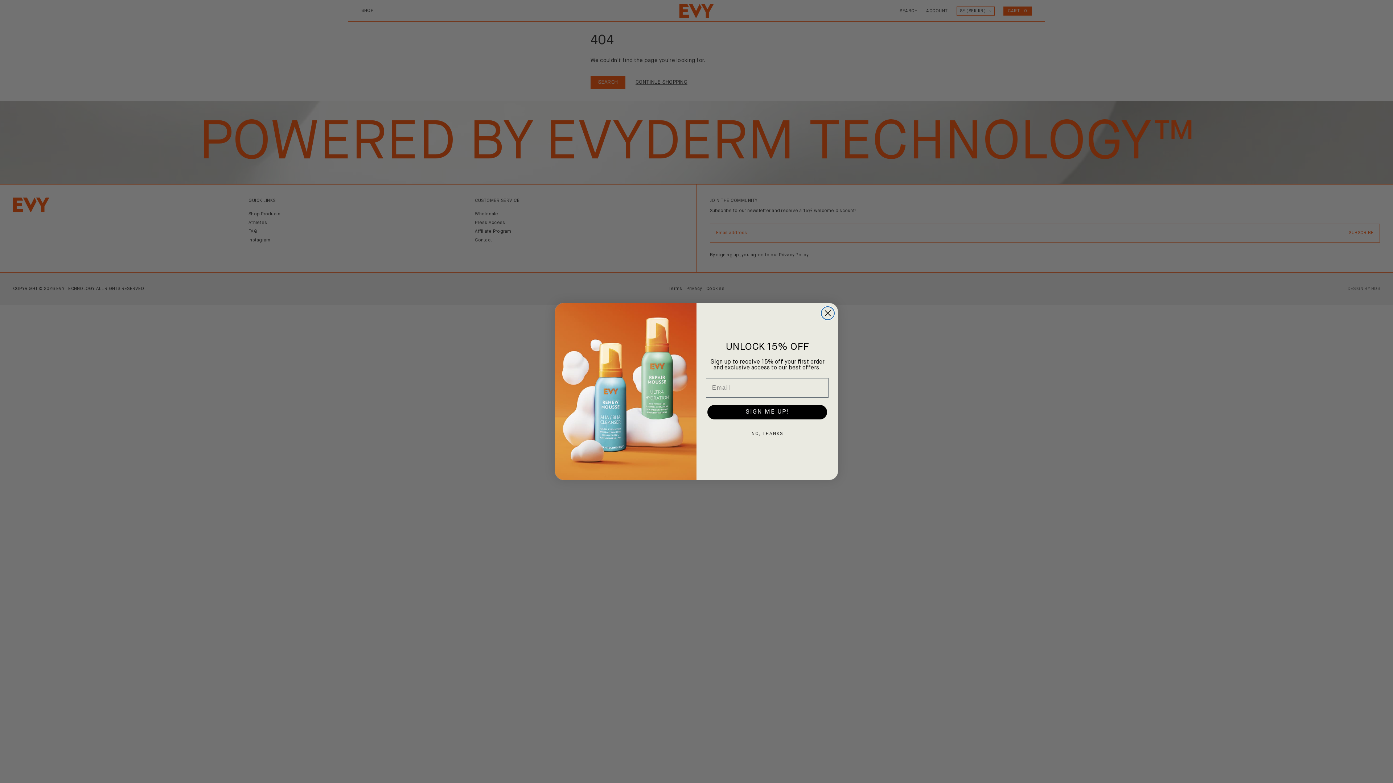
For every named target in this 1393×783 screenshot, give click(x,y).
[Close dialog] (827, 313)
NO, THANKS (767, 434)
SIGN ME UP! (767, 412)
